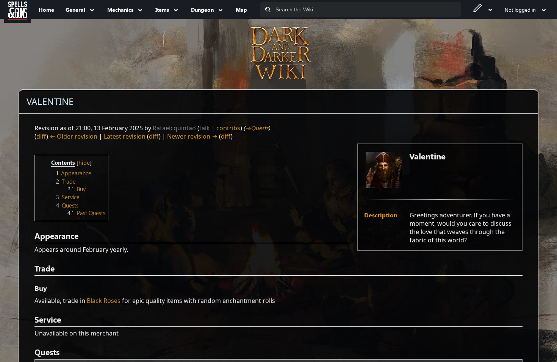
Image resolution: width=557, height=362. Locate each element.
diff (41, 136)
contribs (228, 128)
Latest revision (125, 136)
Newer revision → (192, 136)
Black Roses (103, 300)
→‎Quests (257, 128)
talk (204, 128)
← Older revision (73, 136)
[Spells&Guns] (17, 9)
